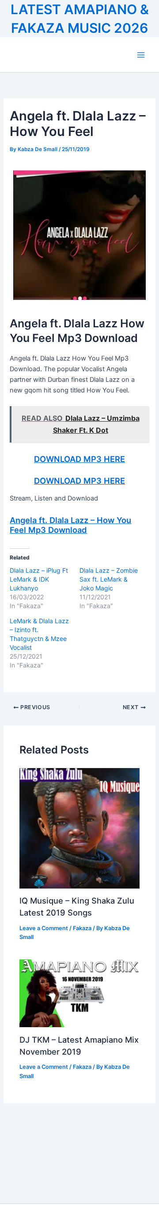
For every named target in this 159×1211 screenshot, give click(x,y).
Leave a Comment (43, 928)
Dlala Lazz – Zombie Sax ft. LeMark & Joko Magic (109, 579)
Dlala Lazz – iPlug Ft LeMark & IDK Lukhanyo (39, 579)
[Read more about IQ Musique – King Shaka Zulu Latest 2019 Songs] (79, 828)
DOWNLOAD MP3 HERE (79, 459)
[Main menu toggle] (141, 55)
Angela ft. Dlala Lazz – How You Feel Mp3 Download (70, 525)
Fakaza (82, 928)
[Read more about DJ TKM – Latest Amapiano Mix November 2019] (79, 993)
